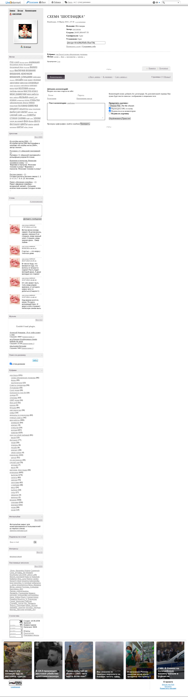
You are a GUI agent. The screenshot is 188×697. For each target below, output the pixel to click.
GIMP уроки (14, 400)
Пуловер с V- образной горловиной (25, 151)
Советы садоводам (18, 385)
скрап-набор (16, 453)
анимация (34, 62)
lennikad (27, 583)
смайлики (71, 103)
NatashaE (36, 577)
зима (11, 85)
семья (12, 413)
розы (30, 109)
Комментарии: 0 (28, 337)
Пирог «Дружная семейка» (21, 182)
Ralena (29, 579)
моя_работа (14, 97)
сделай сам (16, 115)
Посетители (29, 633)
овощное (15, 495)
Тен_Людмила (30, 603)
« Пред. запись (94, 77)
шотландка (71, 57)
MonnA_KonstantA (17, 577)
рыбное (14, 490)
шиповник (13, 127)
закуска (24, 82)
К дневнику (108, 77)
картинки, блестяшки (18, 470)
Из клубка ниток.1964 (19, 141)
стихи (13, 117)
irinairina (25, 581)
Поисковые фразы (31, 635)
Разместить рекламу (168, 688)
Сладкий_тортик (17, 603)
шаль (30, 124)
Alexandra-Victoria (23, 571)
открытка (35, 100)
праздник (13, 106)
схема (22, 117)
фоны (31, 121)
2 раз (58, 61)
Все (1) (39, 552)
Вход (44, 2)
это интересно (16, 460)
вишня (12, 70)
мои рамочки (18, 93)
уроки (37, 118)
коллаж (23, 88)
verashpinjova (22, 585)
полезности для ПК (18, 393)
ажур (26, 62)
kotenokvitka (34, 581)
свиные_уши (32, 112)
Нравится (152, 68)
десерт (12, 80)
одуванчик (20, 100)
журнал (37, 79)
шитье (20, 127)
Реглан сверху (16, 174)
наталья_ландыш (33, 608)
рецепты (23, 108)
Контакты (168, 686)
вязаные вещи (16, 557)
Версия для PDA (168, 684)
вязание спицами (21, 76)
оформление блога (19, 102)
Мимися (32, 593)
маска (20, 91)
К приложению (36, 202)
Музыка (13, 408)
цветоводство (15, 410)
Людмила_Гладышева (19, 593)
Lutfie (34, 575)
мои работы (15, 420)
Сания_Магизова (17, 601)
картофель (25, 85)
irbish (19, 581)
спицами (14, 502)
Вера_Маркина (34, 585)
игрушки (14, 465)
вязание (31, 70)
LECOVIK (22, 575)
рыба (13, 111)
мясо (13, 487)
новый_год (32, 97)
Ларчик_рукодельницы (19, 591)
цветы (24, 124)
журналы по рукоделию (19, 415)
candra (35, 579)
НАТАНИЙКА (33, 595)
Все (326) (38, 566)
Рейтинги (57, 2)
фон (26, 121)
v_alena (13, 585)
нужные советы (16, 418)
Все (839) (38, 520)
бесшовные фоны (16, 64)
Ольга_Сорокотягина (29, 597)
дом (25, 80)
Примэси (13, 599)
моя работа (32, 94)
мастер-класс (31, 91)
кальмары (17, 85)
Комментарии (30, 11)
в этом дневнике (18, 364)
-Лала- (12, 571)
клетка (80, 57)
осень (27, 100)
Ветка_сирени (16, 587)
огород (13, 100)
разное (13, 405)
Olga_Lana (21, 579)
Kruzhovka (14, 575)
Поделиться (163, 68)
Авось (70, 2)
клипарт (33, 85)
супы (13, 492)
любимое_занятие (17, 608)
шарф (36, 124)
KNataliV (29, 573)
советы (31, 114)
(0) (31, 141)
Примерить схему (73, 46)
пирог (32, 102)
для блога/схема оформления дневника (71, 54)
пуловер (22, 105)
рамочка (33, 105)
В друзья (27, 47)
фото (37, 121)
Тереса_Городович (17, 605)
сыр (28, 118)
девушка (37, 77)
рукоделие (36, 109)
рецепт (14, 108)
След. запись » (121, 77)
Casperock (35, 571)
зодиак (12, 395)
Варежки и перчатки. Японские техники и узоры (23, 162)
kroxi (12, 583)
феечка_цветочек (17, 610)
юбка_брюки (28, 127)
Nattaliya (13, 579)
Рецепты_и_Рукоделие (27, 599)
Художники (14, 388)
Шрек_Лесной (31, 605)
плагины (14, 445)
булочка (26, 67)
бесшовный (28, 64)
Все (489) (38, 137)
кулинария (14, 473)
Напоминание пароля (84, 98)
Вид (158, 3)
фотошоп (15, 124)
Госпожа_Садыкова (30, 587)
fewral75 (13, 581)
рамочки (14, 433)
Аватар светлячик (25, 31)
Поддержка (154, 2)
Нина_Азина (15, 597)
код (16, 88)
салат (24, 111)
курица (31, 88)
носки (13, 510)
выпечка (20, 70)
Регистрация (33, 2)
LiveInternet (14, 2)
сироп (24, 115)
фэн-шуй (13, 403)
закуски (14, 480)
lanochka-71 (19, 583)
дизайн (19, 79)
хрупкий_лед (30, 610)
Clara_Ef (13, 573)
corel (16, 62)
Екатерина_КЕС (16, 589)
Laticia (29, 575)
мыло (13, 468)
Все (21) (39, 320)
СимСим (28, 601)
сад (18, 111)
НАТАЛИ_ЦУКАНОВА (18, 595)
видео (33, 67)
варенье (14, 497)
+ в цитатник (80, 22)
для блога (14, 375)
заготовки (14, 82)
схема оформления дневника (23, 378)
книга (12, 88)
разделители (16, 383)
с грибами (15, 485)
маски (13, 438)
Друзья (20, 11)
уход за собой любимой (19, 435)
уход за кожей (16, 121)
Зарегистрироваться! (18, 531)
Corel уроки (14, 390)
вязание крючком (21, 73)
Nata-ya (28, 577)
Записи (12, 11)
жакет (30, 80)
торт (31, 118)
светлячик (11, 14)
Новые (167, 77)
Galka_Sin (21, 573)
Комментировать (56, 77)
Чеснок (21, 62)
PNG (12, 62)
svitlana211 (36, 583)
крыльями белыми (18, 346)
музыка (23, 97)
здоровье (33, 82)
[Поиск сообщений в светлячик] (35, 360)
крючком (14, 505)
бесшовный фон (16, 67)
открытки (15, 428)
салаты (14, 477)
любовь (13, 91)
